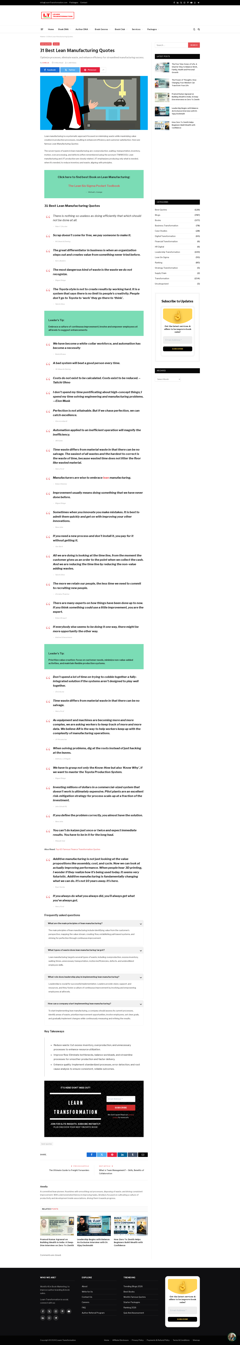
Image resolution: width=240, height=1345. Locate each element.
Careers (85, 1302)
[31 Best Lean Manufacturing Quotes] (94, 103)
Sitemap (196, 1340)
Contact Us (87, 1297)
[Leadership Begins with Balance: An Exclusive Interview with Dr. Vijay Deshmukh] (94, 1226)
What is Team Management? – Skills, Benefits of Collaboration (121, 1172)
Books (158, 220)
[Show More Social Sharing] (103, 69)
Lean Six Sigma (162, 257)
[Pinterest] (30, 165)
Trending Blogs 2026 (133, 1286)
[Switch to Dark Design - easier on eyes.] (194, 29)
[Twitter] (30, 150)
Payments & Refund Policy (158, 1340)
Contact (83, 2)
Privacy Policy (138, 1340)
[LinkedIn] (30, 158)
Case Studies (161, 231)
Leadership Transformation (167, 252)
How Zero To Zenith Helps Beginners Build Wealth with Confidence (128, 1242)
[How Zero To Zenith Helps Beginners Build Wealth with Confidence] (131, 1226)
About (85, 1286)
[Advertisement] (149, 15)
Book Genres (101, 29)
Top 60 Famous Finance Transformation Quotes (78, 849)
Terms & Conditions (181, 1340)
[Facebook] (30, 143)
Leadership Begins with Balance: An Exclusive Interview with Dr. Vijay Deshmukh (93, 1242)
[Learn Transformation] (57, 15)
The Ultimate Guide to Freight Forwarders (69, 1170)
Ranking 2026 (129, 1307)
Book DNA (63, 29)
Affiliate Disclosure (120, 1340)
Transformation (162, 278)
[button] (232, 1337)
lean (106, 477)
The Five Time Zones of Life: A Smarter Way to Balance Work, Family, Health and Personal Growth (185, 68)
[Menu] (42, 29)
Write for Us (87, 1291)
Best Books (129, 1291)
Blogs (56, 44)
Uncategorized (161, 284)
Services (136, 29)
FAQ (84, 1307)
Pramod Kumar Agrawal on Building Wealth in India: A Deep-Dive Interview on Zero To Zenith (57, 1242)
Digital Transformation (165, 236)
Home (51, 29)
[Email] (30, 172)
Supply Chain (160, 273)
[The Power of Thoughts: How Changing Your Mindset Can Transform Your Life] (162, 83)
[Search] (198, 29)
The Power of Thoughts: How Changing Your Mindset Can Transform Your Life (184, 83)
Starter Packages (131, 1302)
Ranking (158, 262)
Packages (73, 2)
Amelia (45, 63)
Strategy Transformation (166, 268)
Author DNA (82, 29)
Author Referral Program (93, 1313)
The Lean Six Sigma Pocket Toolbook (94, 186)
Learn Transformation (66, 1340)
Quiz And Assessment (133, 1313)
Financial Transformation (166, 241)
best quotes (47, 1144)
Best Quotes (46, 44)
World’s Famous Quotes (134, 1297)
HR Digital (159, 247)
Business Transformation (166, 225)
